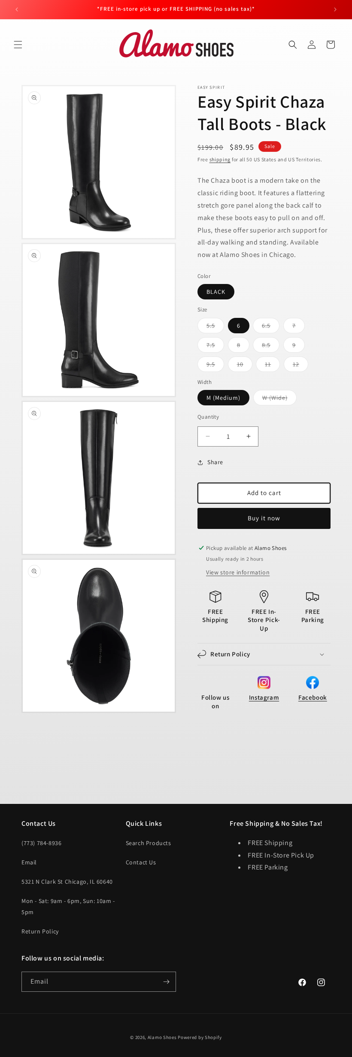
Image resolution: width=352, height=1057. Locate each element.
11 (272, 366)
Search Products (148, 843)
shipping (220, 159)
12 (300, 366)
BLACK (215, 292)
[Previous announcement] (16, 9)
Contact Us (141, 862)
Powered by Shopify (200, 1037)
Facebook (312, 697)
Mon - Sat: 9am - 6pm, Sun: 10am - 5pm (68, 906)
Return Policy (40, 931)
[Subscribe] (166, 982)
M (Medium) (223, 398)
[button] (18, 44)
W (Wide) (279, 399)
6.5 (270, 327)
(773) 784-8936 (41, 843)
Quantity (208, 416)
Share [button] (215, 462)
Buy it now (264, 518)
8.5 (270, 347)
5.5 (215, 327)
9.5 (215, 366)
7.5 (215, 347)
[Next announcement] (335, 9)
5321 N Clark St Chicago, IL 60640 (67, 881)
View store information (238, 572)
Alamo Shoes (162, 1037)
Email (29, 862)
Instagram (264, 697)
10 (244, 366)
